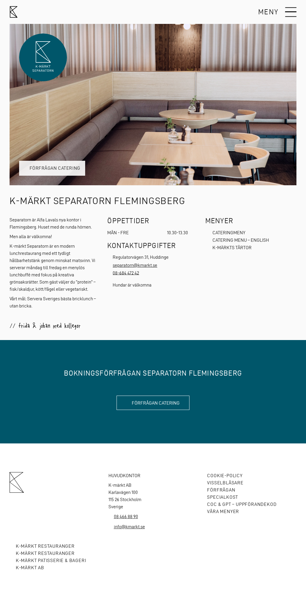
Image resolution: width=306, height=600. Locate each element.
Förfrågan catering (55, 168)
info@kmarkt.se (129, 526)
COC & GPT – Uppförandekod (241, 504)
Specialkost (222, 497)
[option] (153, 104)
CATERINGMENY (228, 232)
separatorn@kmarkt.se (135, 265)
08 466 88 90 (126, 516)
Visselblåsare (225, 482)
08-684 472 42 (126, 272)
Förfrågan (221, 489)
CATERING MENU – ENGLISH (240, 240)
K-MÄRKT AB (30, 567)
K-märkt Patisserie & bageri (51, 560)
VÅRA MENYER (223, 511)
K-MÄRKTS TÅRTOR (232, 247)
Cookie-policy (224, 475)
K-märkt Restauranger (45, 546)
